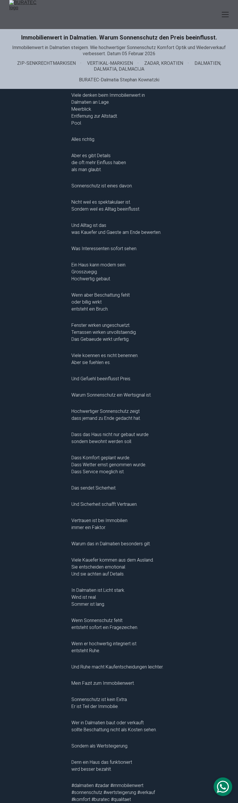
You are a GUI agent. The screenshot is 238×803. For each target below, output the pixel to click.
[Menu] (225, 14)
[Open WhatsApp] (223, 786)
